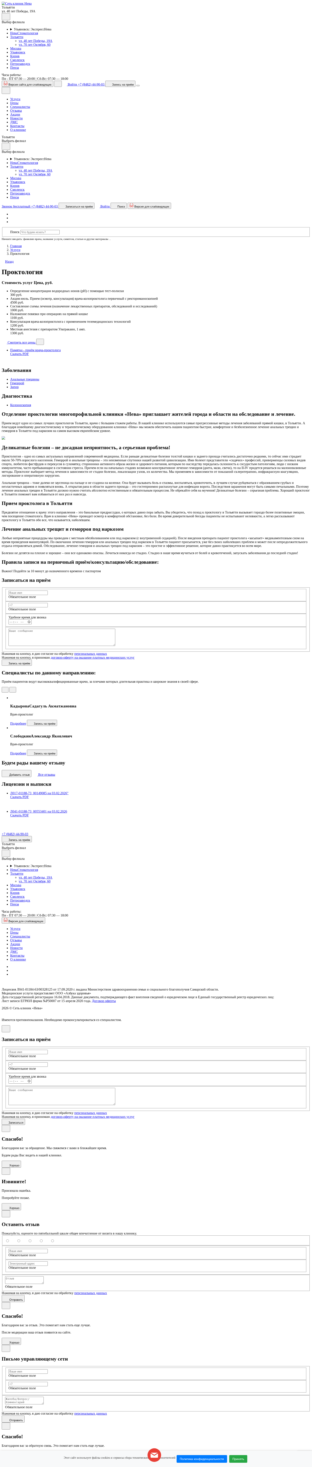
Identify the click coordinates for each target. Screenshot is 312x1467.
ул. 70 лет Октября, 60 (35, 44)
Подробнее (18, 723)
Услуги (15, 99)
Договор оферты (104, 1001)
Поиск (15, 232)
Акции (15, 114)
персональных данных (90, 653)
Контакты (17, 126)
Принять (238, 1459)
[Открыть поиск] (58, 84)
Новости (16, 118)
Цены (14, 103)
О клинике (18, 130)
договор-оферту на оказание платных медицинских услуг (93, 657)
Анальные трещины (24, 379)
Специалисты (20, 107)
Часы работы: (11, 75)
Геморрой (17, 383)
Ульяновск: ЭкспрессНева (32, 29)
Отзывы (16, 110)
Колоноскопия (20, 405)
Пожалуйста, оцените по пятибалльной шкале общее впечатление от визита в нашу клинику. (69, 1233)
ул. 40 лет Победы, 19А (35, 41)
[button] (17, 3)
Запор (14, 387)
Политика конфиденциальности (202, 1459)
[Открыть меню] (138, 85)
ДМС (14, 122)
